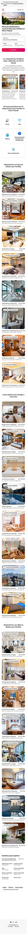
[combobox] (13, 40)
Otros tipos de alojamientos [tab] (9, 859)
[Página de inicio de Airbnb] (3, 9)
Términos (16, 926)
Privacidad (10, 926)
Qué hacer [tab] (21, 859)
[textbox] (7, 45)
